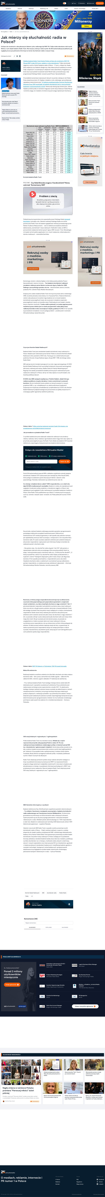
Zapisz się (63, 461)
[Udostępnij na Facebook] (17, 56)
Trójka (26, 896)
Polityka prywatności (77, 1194)
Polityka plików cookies (98, 1194)
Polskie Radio (62, 893)
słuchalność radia (51, 893)
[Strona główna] (8, 3)
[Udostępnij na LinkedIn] (20, 56)
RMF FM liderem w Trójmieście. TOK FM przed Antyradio (49, 666)
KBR (43, 893)
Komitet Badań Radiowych (32, 893)
